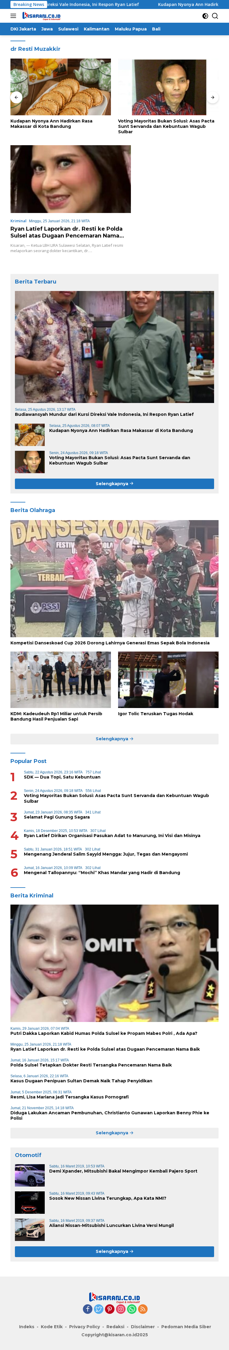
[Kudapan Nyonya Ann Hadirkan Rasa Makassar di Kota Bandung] (60, 87)
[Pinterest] (109, 1309)
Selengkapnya (112, 483)
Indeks (26, 1326)
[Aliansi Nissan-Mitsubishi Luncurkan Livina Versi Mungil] (30, 1230)
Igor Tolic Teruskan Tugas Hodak (155, 713)
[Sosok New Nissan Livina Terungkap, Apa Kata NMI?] (30, 1202)
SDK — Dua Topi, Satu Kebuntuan (62, 777)
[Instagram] (121, 1309)
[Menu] (14, 16)
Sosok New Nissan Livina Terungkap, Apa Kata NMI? (107, 1198)
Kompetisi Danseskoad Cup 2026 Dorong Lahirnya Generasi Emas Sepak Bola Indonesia (110, 643)
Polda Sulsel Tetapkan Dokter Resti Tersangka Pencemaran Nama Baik (91, 1065)
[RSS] (143, 1309)
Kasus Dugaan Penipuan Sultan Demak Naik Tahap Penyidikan (81, 1081)
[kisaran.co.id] (40, 16)
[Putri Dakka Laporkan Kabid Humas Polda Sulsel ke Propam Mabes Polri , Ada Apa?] (114, 963)
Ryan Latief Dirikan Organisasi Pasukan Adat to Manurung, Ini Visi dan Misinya (112, 835)
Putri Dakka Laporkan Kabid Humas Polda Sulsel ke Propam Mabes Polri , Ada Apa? (103, 1033)
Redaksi (115, 1326)
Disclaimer (143, 1326)
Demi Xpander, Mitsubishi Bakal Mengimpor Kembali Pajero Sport (123, 1171)
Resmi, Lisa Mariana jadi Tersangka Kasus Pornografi (69, 1097)
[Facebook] (87, 1309)
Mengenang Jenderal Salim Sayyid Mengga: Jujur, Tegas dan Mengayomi (106, 854)
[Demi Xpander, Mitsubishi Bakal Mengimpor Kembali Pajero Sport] (30, 1175)
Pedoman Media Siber (186, 1326)
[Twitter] (98, 1309)
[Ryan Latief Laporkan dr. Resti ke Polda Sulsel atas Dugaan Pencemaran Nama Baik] (70, 179)
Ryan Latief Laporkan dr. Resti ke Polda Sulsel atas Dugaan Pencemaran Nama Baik (66, 236)
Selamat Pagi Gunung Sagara (57, 817)
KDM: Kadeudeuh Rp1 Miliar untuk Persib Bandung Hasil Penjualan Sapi (56, 716)
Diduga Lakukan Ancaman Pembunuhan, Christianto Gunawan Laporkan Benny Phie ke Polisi (109, 1115)
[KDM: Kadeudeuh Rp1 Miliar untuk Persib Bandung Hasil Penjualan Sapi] (60, 680)
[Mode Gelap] (205, 16)
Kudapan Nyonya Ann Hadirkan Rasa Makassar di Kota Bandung (51, 123)
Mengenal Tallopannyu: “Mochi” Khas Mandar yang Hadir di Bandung (102, 872)
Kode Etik (52, 1326)
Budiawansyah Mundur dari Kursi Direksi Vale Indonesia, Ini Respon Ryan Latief (104, 414)
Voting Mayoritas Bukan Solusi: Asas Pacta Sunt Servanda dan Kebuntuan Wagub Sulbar (166, 126)
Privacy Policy (84, 1326)
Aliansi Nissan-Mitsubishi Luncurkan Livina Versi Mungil (111, 1225)
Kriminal (18, 220)
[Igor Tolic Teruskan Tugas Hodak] (168, 680)
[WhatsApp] (132, 1309)
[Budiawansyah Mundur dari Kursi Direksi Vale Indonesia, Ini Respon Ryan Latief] (114, 347)
